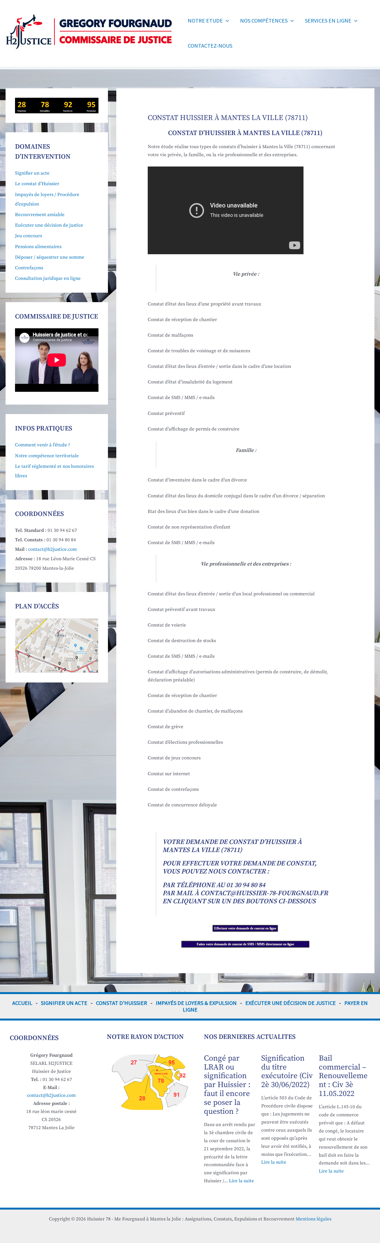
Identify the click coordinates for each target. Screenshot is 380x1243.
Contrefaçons (29, 268)
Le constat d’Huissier (37, 184)
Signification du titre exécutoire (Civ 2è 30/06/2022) (287, 1071)
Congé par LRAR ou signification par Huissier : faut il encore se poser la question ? (227, 1084)
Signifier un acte (32, 173)
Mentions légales (313, 1219)
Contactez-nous (210, 45)
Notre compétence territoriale (47, 456)
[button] (226, 20)
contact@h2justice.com (52, 549)
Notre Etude (205, 20)
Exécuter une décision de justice (49, 225)
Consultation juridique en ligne (48, 278)
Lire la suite (241, 1181)
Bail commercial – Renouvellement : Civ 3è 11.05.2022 (343, 1076)
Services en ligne (328, 20)
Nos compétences (264, 20)
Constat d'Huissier (121, 1002)
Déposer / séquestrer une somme (49, 257)
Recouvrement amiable (40, 215)
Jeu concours (28, 236)
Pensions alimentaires (38, 247)
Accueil (22, 1002)
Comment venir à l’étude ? (42, 445)
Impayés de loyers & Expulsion (196, 1002)
